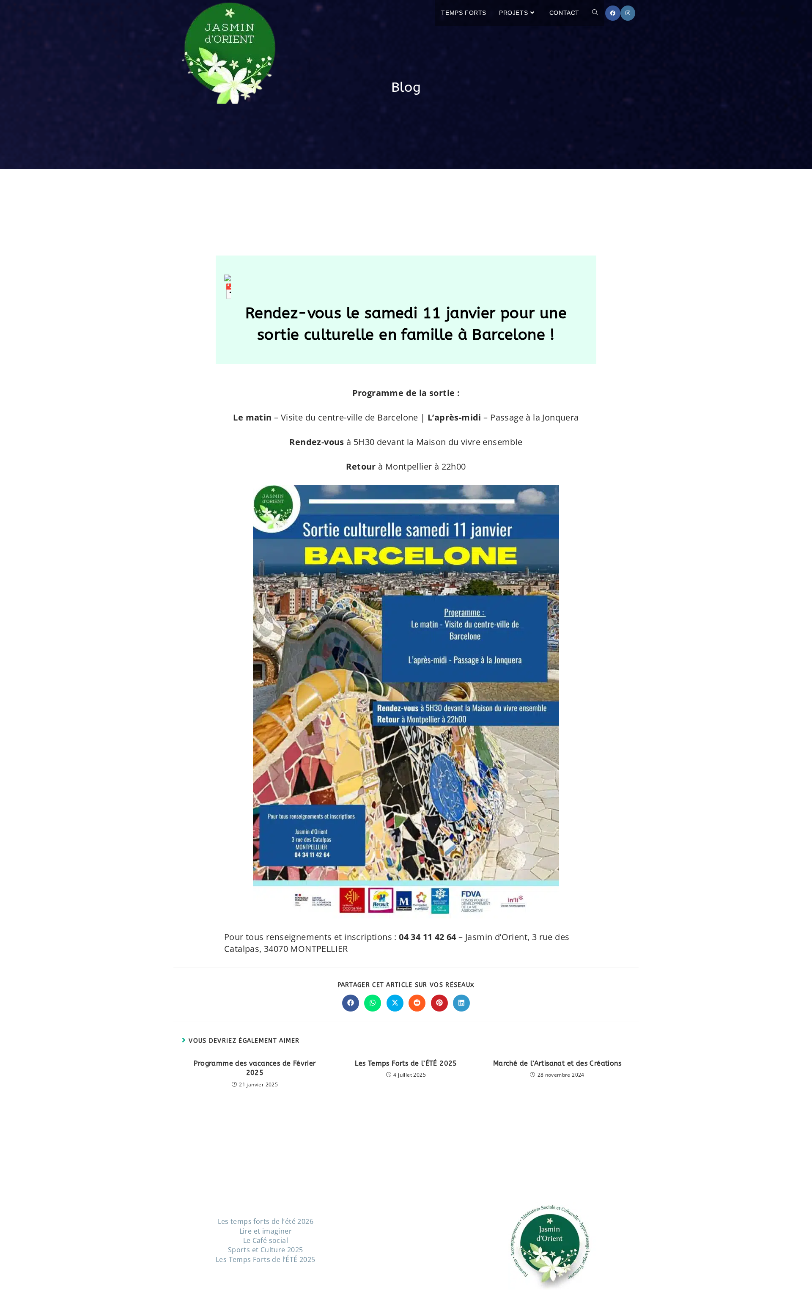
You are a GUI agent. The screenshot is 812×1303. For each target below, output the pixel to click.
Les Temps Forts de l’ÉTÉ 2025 (406, 1063)
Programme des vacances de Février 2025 (254, 1068)
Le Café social (265, 1240)
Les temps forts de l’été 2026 (266, 1221)
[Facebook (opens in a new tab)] (612, 13)
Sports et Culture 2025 (265, 1249)
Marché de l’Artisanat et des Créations (557, 1063)
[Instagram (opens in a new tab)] (627, 13)
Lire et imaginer (265, 1231)
